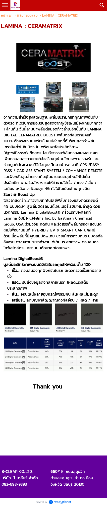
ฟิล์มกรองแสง (27, 15)
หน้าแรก (6, 15)
